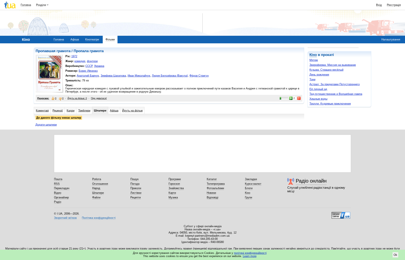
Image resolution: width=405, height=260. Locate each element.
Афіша (74, 39)
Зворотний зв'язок (65, 217)
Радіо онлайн (311, 181)
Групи (248, 197)
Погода (134, 183)
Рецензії (58, 110)
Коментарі (42, 110)
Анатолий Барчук (88, 75)
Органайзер (61, 197)
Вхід (379, 5)
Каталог (212, 179)
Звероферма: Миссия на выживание (332, 64)
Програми (175, 179)
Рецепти (135, 197)
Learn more (249, 256)
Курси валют (253, 183)
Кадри (70, 110)
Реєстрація (394, 5)
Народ (96, 188)
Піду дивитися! (99, 98)
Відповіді (212, 197)
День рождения (319, 74)
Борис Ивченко (88, 70)
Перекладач (61, 188)
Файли (96, 197)
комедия (79, 61)
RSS (57, 183)
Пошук (134, 179)
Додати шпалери (46, 124)
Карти (172, 192)
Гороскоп (174, 183)
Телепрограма (216, 183)
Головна (26, 5)
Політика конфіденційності (99, 217)
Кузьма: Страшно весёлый (326, 69)
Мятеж (313, 60)
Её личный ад (318, 89)
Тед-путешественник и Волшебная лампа (335, 94)
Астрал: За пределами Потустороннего (334, 84)
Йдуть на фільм (132, 110)
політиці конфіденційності (250, 253)
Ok (395, 254)
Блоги (248, 188)
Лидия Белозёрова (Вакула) (170, 75)
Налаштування (390, 39)
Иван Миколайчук (139, 75)
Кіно (313, 55)
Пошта (58, 179)
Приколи (135, 188)
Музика (173, 197)
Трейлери (84, 110)
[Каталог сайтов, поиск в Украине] (341, 213)
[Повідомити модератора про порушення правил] (299, 98)
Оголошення (100, 183)
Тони (312, 79)
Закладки (251, 179)
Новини (211, 192)
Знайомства (176, 188)
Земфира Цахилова (113, 75)
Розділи (41, 5)
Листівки (135, 192)
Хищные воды (318, 98)
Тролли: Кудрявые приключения (330, 103)
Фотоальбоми (215, 188)
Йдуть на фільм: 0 (77, 98)
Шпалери (100, 110)
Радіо (57, 201)
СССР (88, 66)
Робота (96, 179)
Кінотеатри (92, 39)
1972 (74, 56)
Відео (57, 192)
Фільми (110, 39)
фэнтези (92, 61)
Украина (99, 66)
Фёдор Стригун (199, 75)
